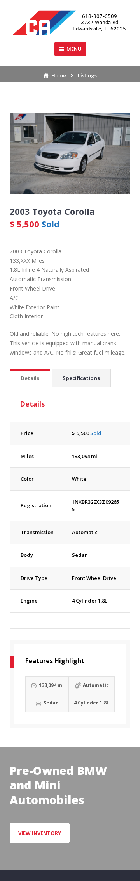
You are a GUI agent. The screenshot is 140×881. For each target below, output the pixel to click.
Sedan (80, 554)
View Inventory (39, 832)
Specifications (81, 378)
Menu (74, 48)
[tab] (30, 378)
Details (30, 378)
